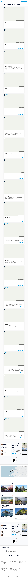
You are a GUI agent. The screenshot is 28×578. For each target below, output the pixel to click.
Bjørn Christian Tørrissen (18, 42)
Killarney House (8, 368)
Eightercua (7, 281)
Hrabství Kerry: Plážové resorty (14, 560)
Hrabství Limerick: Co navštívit (13, 569)
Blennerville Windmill (9, 132)
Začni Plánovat (15, 453)
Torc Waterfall (8, 22)
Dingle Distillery (8, 238)
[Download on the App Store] (19, 453)
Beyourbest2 (19, 215)
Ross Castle (7, 88)
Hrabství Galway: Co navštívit (13, 570)
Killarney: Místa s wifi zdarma (22, 561)
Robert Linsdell (20, 279)
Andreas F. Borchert (19, 409)
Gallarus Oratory (8, 109)
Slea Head (7, 44)
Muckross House (8, 66)
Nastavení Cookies (6, 576)
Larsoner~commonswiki (18, 300)
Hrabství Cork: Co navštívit (13, 563)
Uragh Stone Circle (9, 434)
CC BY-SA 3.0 (22, 42)
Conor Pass (7, 196)
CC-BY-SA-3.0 (22, 107)
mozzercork (20, 431)
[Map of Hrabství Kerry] (14, 471)
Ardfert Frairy (8, 411)
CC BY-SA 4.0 (22, 215)
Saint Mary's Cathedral (9, 324)
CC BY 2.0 (23, 279)
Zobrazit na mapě (20, 48)
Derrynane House (8, 346)
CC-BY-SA (23, 20)
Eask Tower (7, 260)
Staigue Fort (7, 174)
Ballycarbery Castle (9, 153)
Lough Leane (7, 390)
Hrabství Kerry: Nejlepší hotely (4, 562)
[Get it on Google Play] (20, 453)
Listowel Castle (8, 303)
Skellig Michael (8, 217)
